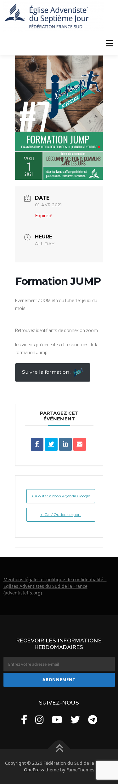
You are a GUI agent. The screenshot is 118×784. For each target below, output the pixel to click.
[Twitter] (75, 719)
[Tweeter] (51, 444)
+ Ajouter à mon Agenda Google (60, 496)
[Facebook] (24, 719)
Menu (109, 43)
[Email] (79, 444)
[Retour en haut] (59, 748)
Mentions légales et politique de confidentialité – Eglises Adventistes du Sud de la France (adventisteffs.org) (55, 586)
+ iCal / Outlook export (60, 514)
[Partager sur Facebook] (37, 444)
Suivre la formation (46, 372)
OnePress (34, 770)
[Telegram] (92, 719)
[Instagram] (39, 719)
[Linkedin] (65, 444)
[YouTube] (57, 719)
